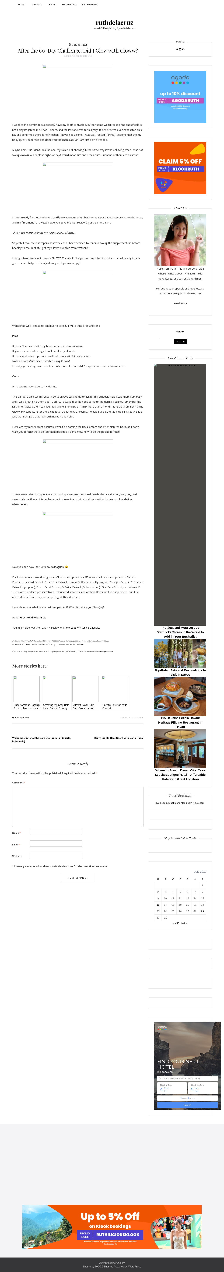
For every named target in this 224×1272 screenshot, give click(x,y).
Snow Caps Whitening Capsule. (81, 627)
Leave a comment (132, 717)
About (22, 4)
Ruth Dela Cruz (84, 56)
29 (202, 911)
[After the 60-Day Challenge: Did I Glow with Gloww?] (78, 90)
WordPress (134, 1266)
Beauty (18, 717)
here (138, 217)
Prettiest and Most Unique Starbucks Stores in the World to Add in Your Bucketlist (180, 632)
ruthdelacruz (114, 22)
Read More (180, 303)
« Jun (176, 922)
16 (158, 904)
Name (16, 832)
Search (180, 331)
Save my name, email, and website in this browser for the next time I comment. (61, 866)
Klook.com (162, 802)
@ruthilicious (77, 644)
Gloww (25, 717)
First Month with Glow (33, 617)
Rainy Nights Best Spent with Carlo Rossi (119, 737)
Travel (51, 4)
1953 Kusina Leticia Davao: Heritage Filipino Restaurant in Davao (180, 722)
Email (16, 844)
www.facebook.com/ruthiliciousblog (30, 644)
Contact (36, 4)
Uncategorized (78, 44)
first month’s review (33, 222)
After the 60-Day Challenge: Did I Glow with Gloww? (78, 50)
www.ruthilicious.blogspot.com (100, 651)
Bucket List (69, 4)
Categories (89, 4)
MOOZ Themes (104, 1266)
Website (17, 856)
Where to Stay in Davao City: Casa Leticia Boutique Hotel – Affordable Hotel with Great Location (180, 775)
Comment (18, 782)
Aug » (184, 922)
